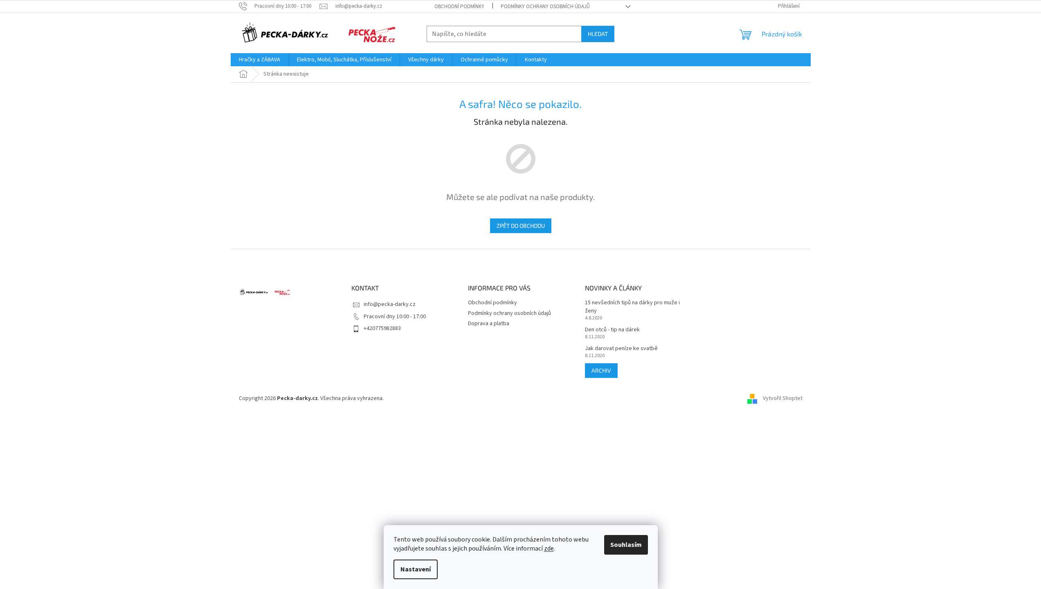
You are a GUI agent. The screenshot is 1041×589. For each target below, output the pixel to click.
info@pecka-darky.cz (390, 304)
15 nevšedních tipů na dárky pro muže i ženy (632, 307)
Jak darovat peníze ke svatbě (621, 349)
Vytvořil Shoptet (783, 398)
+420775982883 (382, 328)
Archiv (601, 370)
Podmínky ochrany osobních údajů (545, 6)
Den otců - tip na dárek (612, 330)
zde (549, 548)
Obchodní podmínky (459, 6)
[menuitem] (259, 59)
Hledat (598, 33)
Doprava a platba (488, 323)
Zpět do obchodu (521, 225)
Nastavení (415, 569)
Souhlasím (626, 544)
